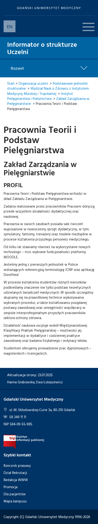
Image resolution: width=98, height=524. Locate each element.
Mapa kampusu (15, 501)
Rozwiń (17, 68)
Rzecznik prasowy (17, 465)
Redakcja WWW (16, 479)
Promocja (10, 487)
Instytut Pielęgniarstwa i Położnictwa (40, 96)
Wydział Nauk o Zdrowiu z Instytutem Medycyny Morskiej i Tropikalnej (48, 91)
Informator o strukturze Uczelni (42, 47)
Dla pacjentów (15, 494)
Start (11, 83)
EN (9, 26)
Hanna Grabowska (20, 382)
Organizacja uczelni (33, 83)
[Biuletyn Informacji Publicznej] (24, 441)
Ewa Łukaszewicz (49, 382)
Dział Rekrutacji (15, 472)
